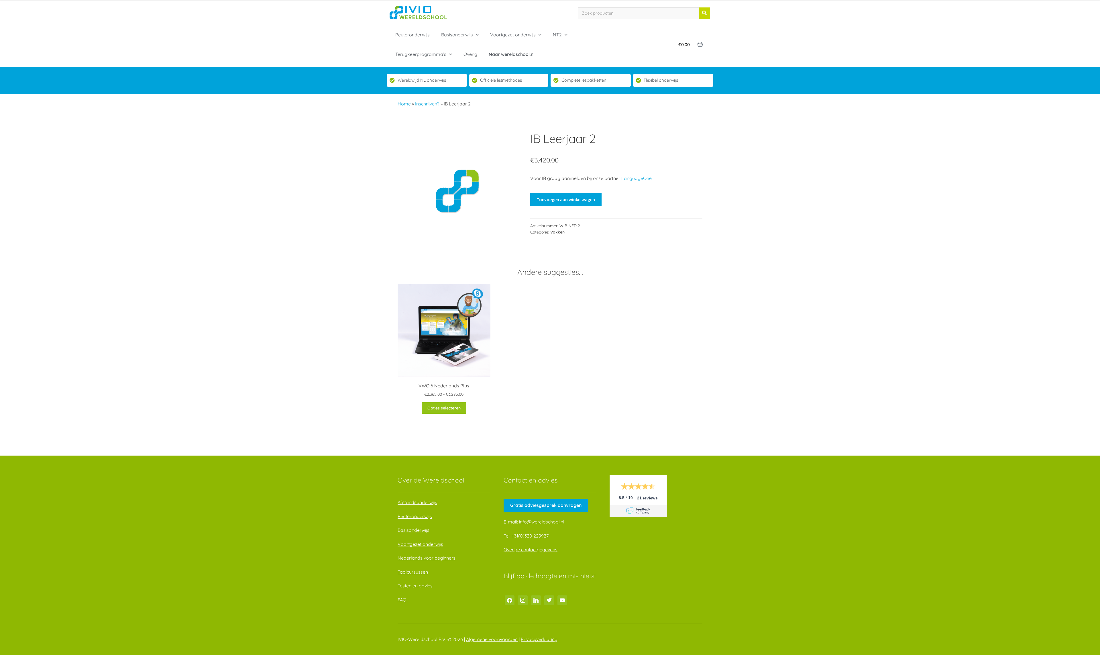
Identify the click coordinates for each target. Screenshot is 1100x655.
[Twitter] (549, 600)
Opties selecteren (444, 408)
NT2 (557, 35)
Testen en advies (415, 586)
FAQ (402, 600)
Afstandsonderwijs (417, 502)
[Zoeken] (704, 13)
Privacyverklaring (539, 639)
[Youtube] (562, 600)
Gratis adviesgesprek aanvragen (546, 505)
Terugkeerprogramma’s (420, 54)
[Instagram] (523, 600)
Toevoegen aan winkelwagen (566, 199)
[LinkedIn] (536, 600)
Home (404, 104)
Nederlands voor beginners (426, 558)
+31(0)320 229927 (530, 536)
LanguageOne (636, 178)
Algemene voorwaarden (492, 639)
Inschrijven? (427, 104)
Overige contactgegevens (530, 549)
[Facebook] (509, 600)
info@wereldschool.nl (541, 522)
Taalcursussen (413, 572)
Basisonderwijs (457, 35)
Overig (470, 54)
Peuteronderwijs (412, 35)
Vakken (557, 232)
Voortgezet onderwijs (513, 35)
